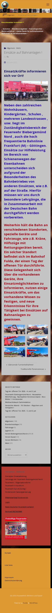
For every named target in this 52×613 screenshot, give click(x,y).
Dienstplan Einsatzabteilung (15, 476)
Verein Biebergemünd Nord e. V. (18, 434)
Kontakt (8, 553)
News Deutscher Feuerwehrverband (19, 507)
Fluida (25, 603)
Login (7, 502)
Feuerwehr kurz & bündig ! (15, 489)
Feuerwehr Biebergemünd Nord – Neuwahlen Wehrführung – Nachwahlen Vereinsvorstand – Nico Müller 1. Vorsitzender (25, 396)
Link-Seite (9, 565)
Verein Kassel (10, 437)
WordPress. (34, 603)
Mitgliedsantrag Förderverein (16, 497)
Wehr (18, 48)
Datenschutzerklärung (13, 580)
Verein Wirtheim (11, 440)
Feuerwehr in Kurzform (14, 485)
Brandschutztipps (12, 424)
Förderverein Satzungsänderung (18, 492)
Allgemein (11, 48)
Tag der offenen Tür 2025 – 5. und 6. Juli (20, 411)
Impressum (9, 577)
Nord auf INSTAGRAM (13, 511)
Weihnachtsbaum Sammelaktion (17, 402)
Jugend (8, 431)
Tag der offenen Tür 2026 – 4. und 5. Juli (20, 391)
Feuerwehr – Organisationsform (17, 482)
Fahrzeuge (9, 427)
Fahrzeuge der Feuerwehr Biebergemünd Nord (23, 479)
